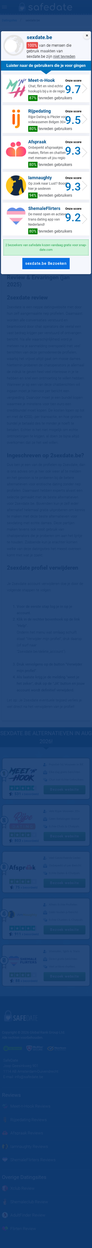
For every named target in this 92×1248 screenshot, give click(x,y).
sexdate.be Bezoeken (46, 263)
